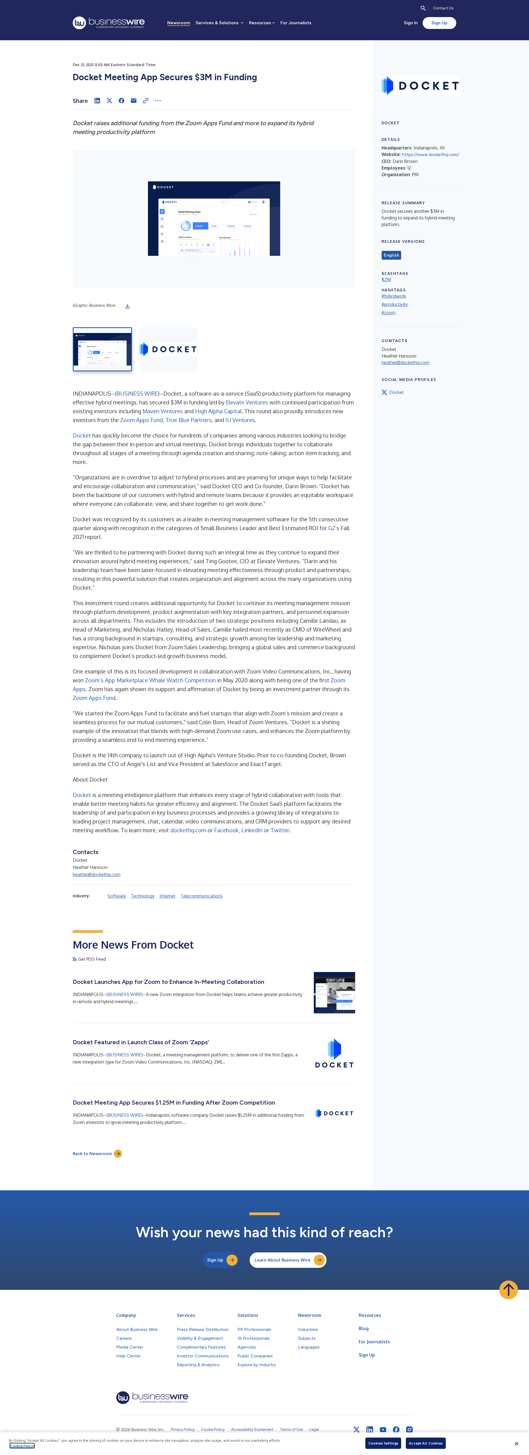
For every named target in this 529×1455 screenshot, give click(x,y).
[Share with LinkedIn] (97, 100)
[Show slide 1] (102, 349)
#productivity (395, 304)
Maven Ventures (162, 411)
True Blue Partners (189, 419)
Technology (143, 896)
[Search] (423, 8)
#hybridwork (394, 296)
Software (116, 896)
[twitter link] (356, 1430)
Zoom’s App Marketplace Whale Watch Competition (150, 680)
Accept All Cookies (425, 1443)
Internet (168, 896)
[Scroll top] (508, 1289)
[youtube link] (383, 1429)
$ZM (386, 279)
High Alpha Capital (218, 411)
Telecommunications (201, 896)
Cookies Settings (383, 1443)
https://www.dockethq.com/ (430, 154)
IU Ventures (240, 419)
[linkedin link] (369, 1429)
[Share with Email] (133, 100)
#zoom (389, 312)
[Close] (516, 1443)
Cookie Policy (22, 1445)
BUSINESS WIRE (137, 393)
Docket (82, 435)
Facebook (226, 830)
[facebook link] (396, 1429)
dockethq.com (188, 830)
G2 (331, 527)
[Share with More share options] (157, 100)
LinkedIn (252, 830)
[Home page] (109, 23)
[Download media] (127, 306)
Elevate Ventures (247, 402)
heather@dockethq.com (96, 874)
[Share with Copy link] (145, 100)
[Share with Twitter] (109, 100)
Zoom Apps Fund (141, 419)
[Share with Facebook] (121, 100)
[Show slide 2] (168, 349)
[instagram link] (409, 1429)
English (391, 255)
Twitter (280, 830)
